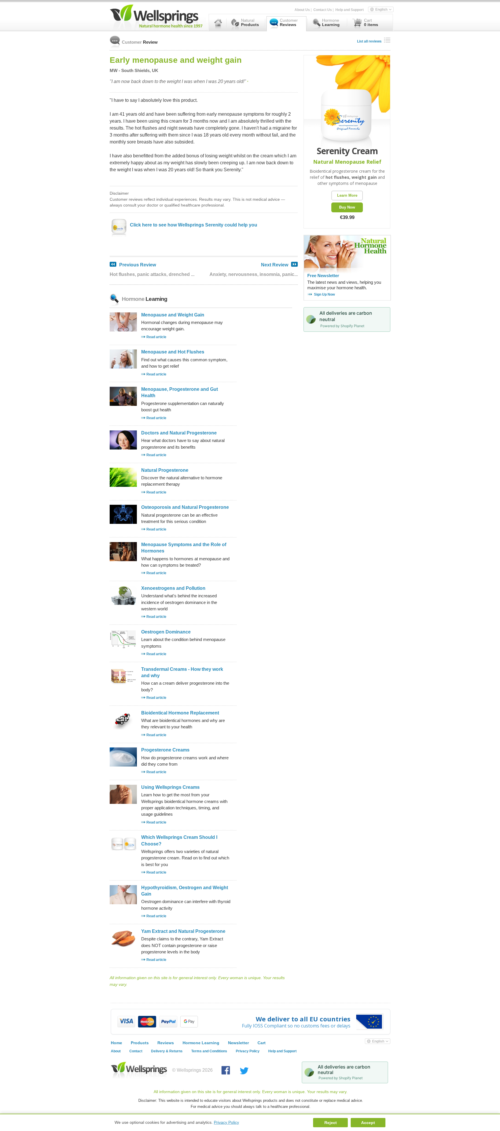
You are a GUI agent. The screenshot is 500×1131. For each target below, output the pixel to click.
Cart (262, 1042)
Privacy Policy (248, 1051)
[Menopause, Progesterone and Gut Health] (123, 404)
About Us (302, 10)
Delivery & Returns (167, 1051)
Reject (330, 1122)
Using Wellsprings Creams (170, 787)
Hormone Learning (201, 1042)
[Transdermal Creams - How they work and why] (123, 684)
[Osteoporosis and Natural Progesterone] (123, 522)
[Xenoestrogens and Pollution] (123, 603)
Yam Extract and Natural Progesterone (183, 931)
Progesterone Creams (165, 749)
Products (140, 1042)
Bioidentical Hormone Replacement (180, 712)
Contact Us (322, 10)
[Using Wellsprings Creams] (123, 802)
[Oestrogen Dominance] (123, 646)
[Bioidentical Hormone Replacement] (123, 727)
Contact (135, 1051)
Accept (368, 1122)
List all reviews (369, 41)
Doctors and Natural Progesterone (179, 432)
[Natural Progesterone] (123, 485)
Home (116, 1042)
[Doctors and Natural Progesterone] (123, 447)
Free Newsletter (323, 275)
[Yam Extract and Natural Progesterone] (123, 946)
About (116, 1051)
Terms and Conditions (209, 1051)
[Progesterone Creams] (123, 764)
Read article (156, 337)
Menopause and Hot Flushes (172, 351)
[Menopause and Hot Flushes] (123, 366)
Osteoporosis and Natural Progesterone (185, 507)
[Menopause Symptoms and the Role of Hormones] (123, 559)
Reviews (165, 1042)
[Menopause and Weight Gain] (123, 329)
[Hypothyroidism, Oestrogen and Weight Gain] (123, 902)
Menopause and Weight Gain (172, 314)
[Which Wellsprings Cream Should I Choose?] (123, 852)
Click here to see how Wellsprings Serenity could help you (193, 224)
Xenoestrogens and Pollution (173, 588)
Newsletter (238, 1042)
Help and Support (349, 10)
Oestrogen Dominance (166, 631)
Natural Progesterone (164, 470)
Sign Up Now (324, 294)
